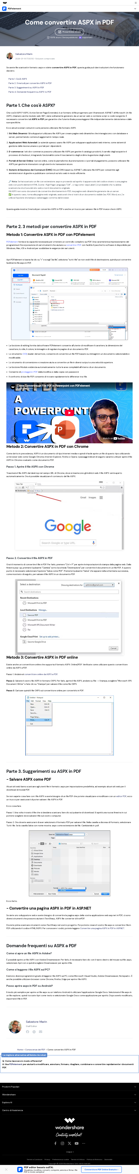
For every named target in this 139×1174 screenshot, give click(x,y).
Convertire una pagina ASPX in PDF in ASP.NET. (102, 928)
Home (20, 1049)
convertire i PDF (73, 245)
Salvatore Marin (23, 54)
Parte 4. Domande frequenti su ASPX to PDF (30, 91)
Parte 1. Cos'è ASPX (18, 78)
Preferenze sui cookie (60, 1159)
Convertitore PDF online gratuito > (101, 1169)
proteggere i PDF (29, 371)
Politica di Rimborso (94, 1159)
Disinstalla (108, 1159)
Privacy (47, 1159)
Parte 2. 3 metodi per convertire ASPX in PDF (30, 83)
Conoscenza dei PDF (35, 1049)
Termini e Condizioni (34, 1159)
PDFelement (12, 241)
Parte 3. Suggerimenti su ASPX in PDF (26, 87)
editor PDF (121, 796)
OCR (25, 353)
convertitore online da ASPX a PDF (41, 674)
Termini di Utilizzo (78, 1159)
